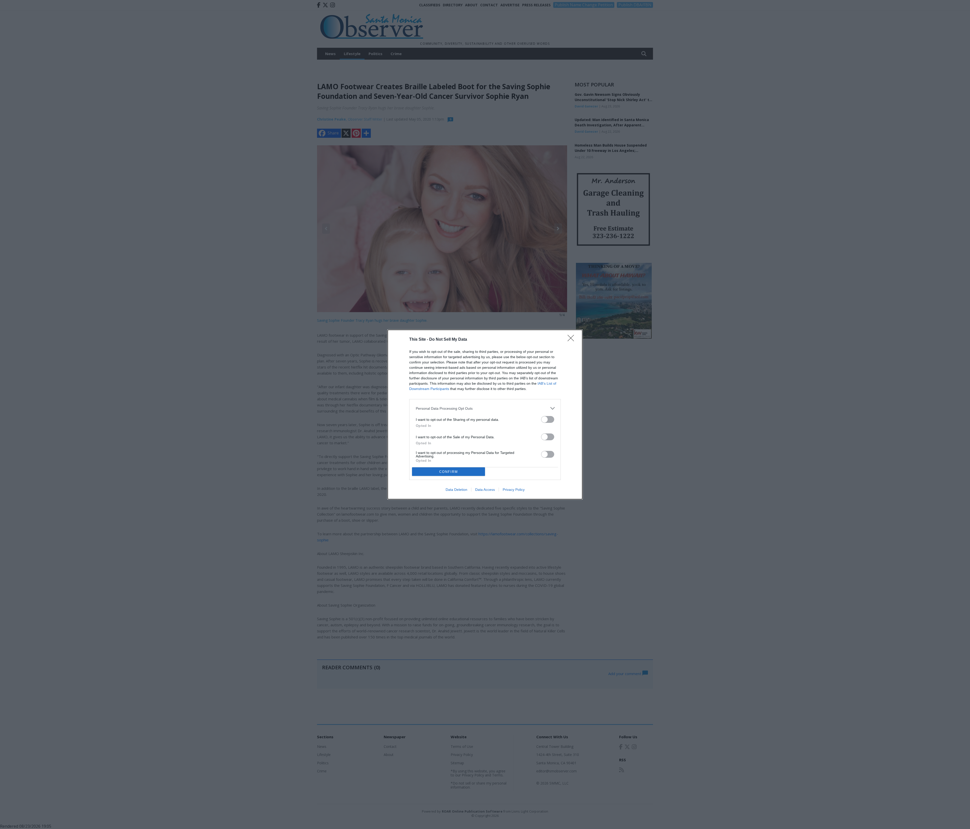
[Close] (572, 339)
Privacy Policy (514, 490)
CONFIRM (448, 472)
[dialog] (485, 414)
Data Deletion (456, 490)
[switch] (547, 419)
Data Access (485, 490)
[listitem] (485, 408)
